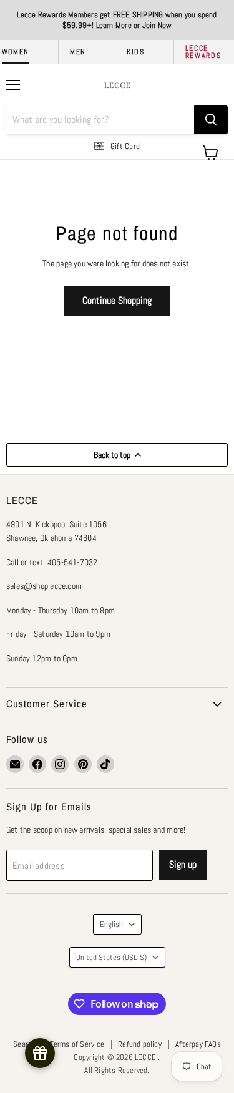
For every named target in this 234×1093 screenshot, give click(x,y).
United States (111, 957)
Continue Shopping (117, 300)
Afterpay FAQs (198, 1044)
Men (78, 52)
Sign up (183, 864)
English (111, 924)
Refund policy (140, 1044)
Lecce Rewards (203, 52)
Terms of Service (77, 1044)
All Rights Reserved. (116, 1070)
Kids (136, 52)
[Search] (211, 119)
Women (15, 52)
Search (24, 1044)
